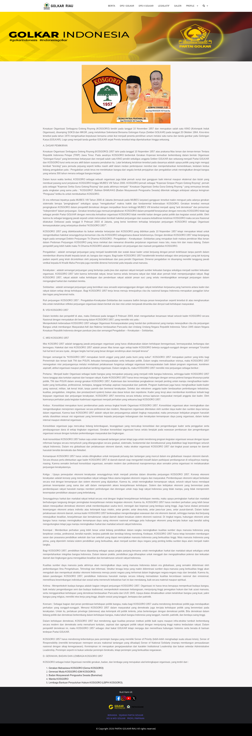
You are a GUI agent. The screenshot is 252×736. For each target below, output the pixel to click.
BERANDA (113, 715)
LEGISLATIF (163, 6)
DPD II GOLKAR (146, 6)
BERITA (111, 6)
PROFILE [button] (190, 6)
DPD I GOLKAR (127, 6)
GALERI (177, 6)
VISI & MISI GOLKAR (116, 718)
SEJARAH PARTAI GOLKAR (131, 715)
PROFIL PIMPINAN (135, 718)
